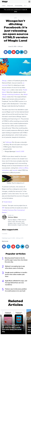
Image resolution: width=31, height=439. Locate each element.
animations (5, 170)
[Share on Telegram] (22, 247)
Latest (3, 5)
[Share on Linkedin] (18, 247)
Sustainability (18, 5)
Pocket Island (8, 202)
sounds (15, 170)
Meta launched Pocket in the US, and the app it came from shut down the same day (16, 260)
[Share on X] (9, 247)
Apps (15, 18)
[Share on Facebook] (4, 247)
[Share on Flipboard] (13, 247)
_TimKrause (8, 142)
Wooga (4, 80)
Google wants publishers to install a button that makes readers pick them (16, 274)
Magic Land (5, 90)
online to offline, (23, 168)
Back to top (5, 241)
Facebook (4, 233)
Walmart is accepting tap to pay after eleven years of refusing (15, 267)
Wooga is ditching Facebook (11, 94)
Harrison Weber (13, 217)
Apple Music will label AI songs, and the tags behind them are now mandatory (16, 282)
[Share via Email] (27, 247)
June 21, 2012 (20, 151)
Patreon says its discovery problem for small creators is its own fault (16, 290)
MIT (3, 208)
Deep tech (10, 5)
